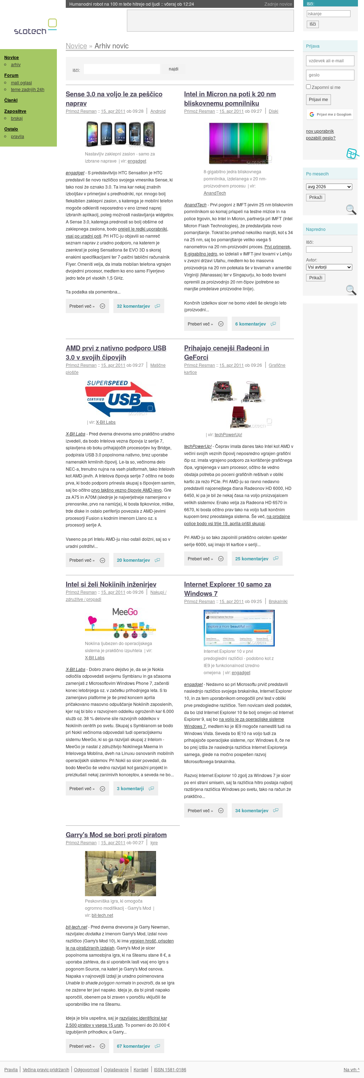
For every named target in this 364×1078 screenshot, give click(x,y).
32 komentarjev (133, 305)
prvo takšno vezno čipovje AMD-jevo (126, 490)
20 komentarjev (133, 559)
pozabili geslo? (321, 137)
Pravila (11, 1069)
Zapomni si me (326, 87)
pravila (17, 136)
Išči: (76, 70)
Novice (11, 57)
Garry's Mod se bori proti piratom (116, 834)
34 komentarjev (251, 810)
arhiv (16, 64)
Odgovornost (86, 1069)
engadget (137, 161)
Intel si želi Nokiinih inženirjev (111, 584)
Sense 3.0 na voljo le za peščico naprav (114, 98)
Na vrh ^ (352, 1069)
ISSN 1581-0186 (170, 1069)
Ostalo (11, 129)
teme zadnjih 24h (27, 89)
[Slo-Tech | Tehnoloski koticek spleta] (36, 28)
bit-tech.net (102, 915)
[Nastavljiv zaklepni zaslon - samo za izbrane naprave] (120, 134)
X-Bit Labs (106, 422)
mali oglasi (21, 82)
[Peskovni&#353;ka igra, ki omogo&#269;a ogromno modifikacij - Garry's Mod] (120, 873)
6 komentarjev (250, 323)
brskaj (17, 118)
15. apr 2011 (113, 111)
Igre (154, 842)
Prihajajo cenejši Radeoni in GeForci (226, 352)
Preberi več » (82, 306)
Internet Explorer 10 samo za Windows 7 (227, 588)
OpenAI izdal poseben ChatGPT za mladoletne (132, 4)
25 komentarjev (251, 558)
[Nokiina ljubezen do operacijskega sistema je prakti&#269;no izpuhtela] (120, 623)
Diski (273, 111)
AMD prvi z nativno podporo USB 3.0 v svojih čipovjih (116, 352)
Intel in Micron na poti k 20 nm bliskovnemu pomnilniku (230, 98)
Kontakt (141, 1069)
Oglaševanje (116, 1069)
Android (158, 111)
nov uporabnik (320, 131)
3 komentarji (130, 788)
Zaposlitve (15, 111)
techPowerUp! (228, 434)
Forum (11, 75)
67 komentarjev (133, 1045)
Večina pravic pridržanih (46, 1069)
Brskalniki (278, 601)
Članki (10, 100)
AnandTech (215, 193)
